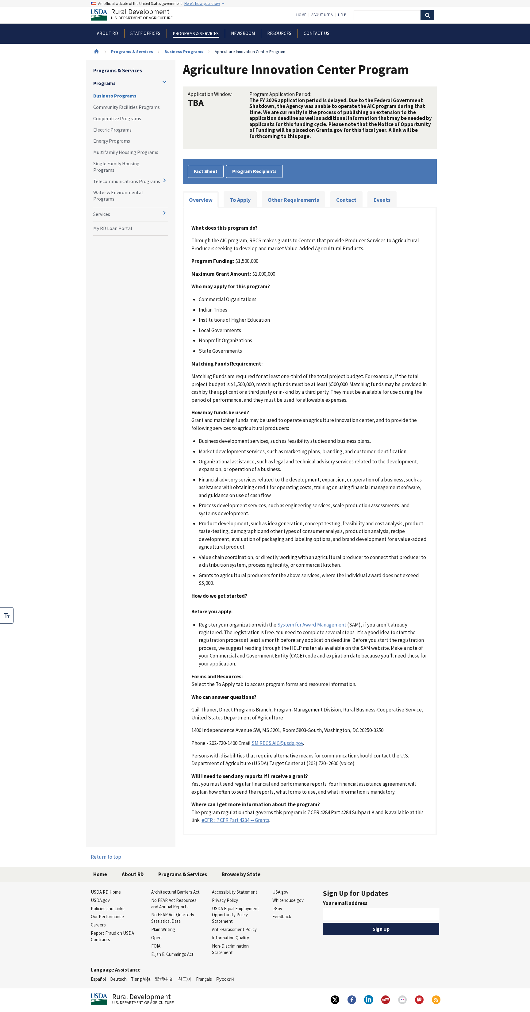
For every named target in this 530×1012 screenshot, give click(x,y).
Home (301, 15)
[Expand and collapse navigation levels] (164, 82)
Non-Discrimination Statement (230, 949)
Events (382, 199)
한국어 (185, 979)
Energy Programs (111, 141)
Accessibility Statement (234, 892)
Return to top (106, 856)
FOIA (155, 946)
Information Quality (230, 938)
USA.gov (280, 892)
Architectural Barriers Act (175, 892)
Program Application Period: (280, 94)
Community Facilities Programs (126, 107)
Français (204, 979)
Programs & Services (132, 51)
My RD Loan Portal (112, 228)
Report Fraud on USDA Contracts (112, 936)
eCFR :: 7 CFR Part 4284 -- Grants (235, 820)
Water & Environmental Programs (118, 195)
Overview (201, 199)
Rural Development (142, 15)
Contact (346, 199)
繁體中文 (164, 979)
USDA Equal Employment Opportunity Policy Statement (235, 915)
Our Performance (107, 916)
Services (101, 214)
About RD (133, 874)
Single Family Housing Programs (116, 166)
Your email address (345, 903)
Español (98, 979)
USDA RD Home (106, 892)
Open (156, 938)
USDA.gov (100, 900)
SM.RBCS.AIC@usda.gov (277, 743)
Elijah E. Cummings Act (172, 954)
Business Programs (183, 51)
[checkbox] (6, 615)
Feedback (281, 916)
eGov (277, 908)
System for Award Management (311, 624)
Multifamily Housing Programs (125, 152)
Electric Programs (112, 130)
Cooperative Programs (117, 118)
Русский (225, 979)
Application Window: (210, 94)
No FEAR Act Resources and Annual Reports (174, 903)
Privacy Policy (225, 900)
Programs (104, 83)
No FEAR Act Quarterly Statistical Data (172, 918)
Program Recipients (254, 171)
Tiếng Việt (141, 979)
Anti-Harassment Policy (234, 929)
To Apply (240, 199)
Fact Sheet (205, 171)
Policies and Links (108, 908)
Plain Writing (163, 929)
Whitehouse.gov (288, 900)
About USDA (322, 15)
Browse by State (241, 874)
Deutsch (118, 979)
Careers (98, 925)
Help (342, 15)
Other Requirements (293, 199)
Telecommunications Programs (126, 181)
